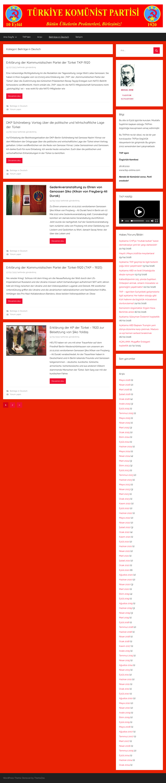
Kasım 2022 (125, 503)
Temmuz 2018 (126, 627)
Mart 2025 (124, 427)
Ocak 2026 (124, 399)
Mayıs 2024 (124, 451)
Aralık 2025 (124, 403)
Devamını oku (14, 96)
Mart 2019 (124, 617)
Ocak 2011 (124, 689)
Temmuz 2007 (126, 736)
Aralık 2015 (124, 651)
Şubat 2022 (124, 527)
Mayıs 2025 (124, 418)
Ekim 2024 (124, 437)
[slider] (137, 221)
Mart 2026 (124, 389)
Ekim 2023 (124, 465)
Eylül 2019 (124, 598)
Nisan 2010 (124, 708)
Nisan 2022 (124, 522)
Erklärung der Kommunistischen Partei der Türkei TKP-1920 (48, 62)
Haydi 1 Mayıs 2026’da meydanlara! (136, 253)
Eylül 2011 (124, 674)
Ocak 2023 (124, 499)
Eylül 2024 (124, 442)
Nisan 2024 (124, 456)
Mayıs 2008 (124, 727)
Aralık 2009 (124, 712)
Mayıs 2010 (124, 703)
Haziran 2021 (125, 546)
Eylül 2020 (124, 570)
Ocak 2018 (124, 641)
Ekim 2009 (124, 717)
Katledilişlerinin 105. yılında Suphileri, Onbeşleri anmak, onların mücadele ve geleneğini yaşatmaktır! (138, 283)
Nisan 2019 (124, 613)
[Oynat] (122, 221)
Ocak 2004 (124, 765)
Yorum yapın (15, 109)
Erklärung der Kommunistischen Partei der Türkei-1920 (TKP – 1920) (54, 267)
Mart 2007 (124, 741)
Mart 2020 (124, 589)
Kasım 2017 (124, 646)
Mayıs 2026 (124, 380)
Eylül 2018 (124, 622)
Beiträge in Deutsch (59, 37)
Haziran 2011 (125, 679)
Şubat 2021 (124, 560)
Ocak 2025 (124, 432)
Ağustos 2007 (126, 731)
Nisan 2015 (124, 660)
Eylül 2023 (124, 470)
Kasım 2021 (124, 536)
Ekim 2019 (124, 594)
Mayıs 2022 (124, 517)
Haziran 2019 (125, 608)
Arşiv (39, 37)
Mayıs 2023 (124, 484)
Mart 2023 (124, 494)
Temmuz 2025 (126, 413)
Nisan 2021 (124, 551)
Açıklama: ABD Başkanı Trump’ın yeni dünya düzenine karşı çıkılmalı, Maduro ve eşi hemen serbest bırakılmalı (138, 329)
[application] (139, 212)
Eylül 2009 (124, 722)
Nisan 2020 (124, 584)
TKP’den (26, 37)
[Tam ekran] (156, 221)
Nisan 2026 (124, 384)
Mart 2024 (124, 461)
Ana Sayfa (8, 37)
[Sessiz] (152, 221)
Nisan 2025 (124, 422)
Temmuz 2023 (126, 475)
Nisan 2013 (124, 670)
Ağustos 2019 (126, 603)
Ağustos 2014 (125, 665)
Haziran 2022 (125, 513)
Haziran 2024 (125, 446)
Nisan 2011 (124, 684)
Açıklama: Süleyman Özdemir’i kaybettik (139, 316)
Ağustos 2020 (126, 574)
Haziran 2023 (125, 480)
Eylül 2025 (124, 408)
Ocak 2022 (124, 532)
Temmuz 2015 (126, 655)
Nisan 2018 (124, 636)
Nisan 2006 (124, 746)
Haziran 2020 (125, 579)
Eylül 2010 (124, 693)
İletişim (79, 37)
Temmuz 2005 (126, 750)
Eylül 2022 (124, 508)
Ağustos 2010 (126, 698)
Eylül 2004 (124, 755)
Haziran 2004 (125, 760)
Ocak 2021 (124, 565)
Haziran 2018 (125, 632)
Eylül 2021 (124, 541)
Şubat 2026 (124, 394)
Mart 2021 (124, 555)
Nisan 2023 (124, 489)
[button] (139, 212)
